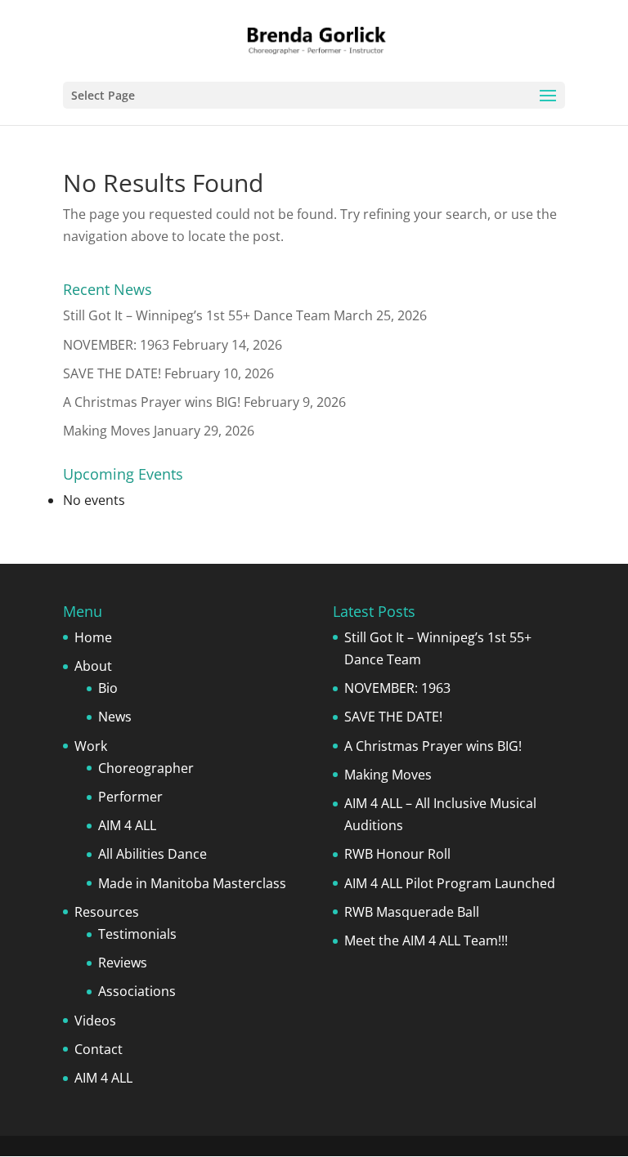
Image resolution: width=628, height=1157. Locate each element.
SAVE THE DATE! (112, 373)
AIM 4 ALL (127, 825)
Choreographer (146, 768)
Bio (108, 688)
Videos (95, 1021)
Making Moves (106, 431)
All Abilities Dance (152, 854)
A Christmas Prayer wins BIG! (151, 402)
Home (93, 637)
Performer (130, 797)
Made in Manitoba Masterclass (192, 883)
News (115, 717)
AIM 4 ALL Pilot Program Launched (449, 883)
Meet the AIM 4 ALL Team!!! (426, 940)
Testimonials (137, 934)
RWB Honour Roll (397, 854)
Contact (98, 1049)
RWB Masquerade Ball (411, 912)
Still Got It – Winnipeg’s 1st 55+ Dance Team (196, 315)
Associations (137, 991)
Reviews (122, 963)
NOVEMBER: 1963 (116, 345)
